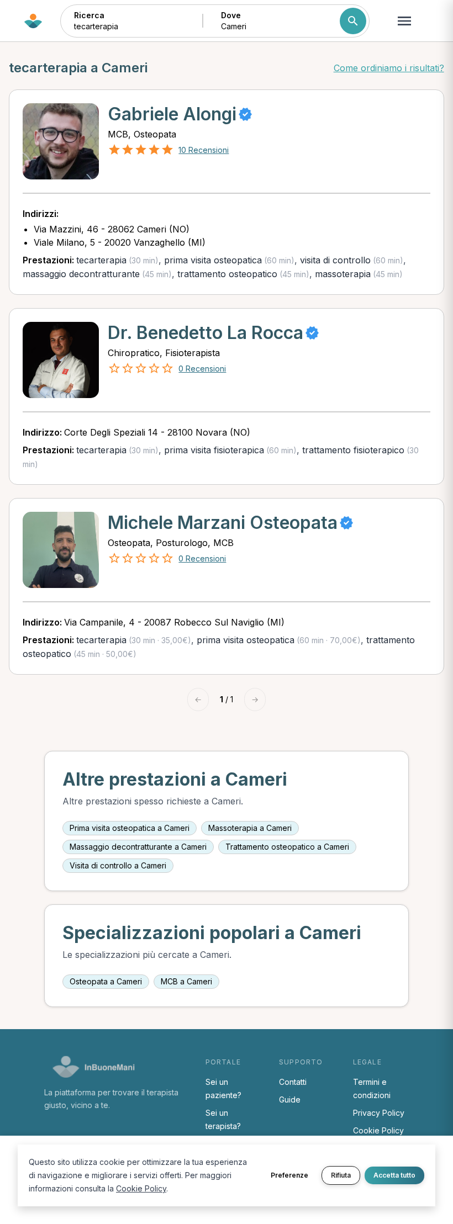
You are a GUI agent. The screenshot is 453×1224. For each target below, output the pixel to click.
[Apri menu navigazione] (404, 21)
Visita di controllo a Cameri (118, 865)
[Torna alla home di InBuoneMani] (33, 21)
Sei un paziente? (223, 1088)
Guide (290, 1099)
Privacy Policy (378, 1112)
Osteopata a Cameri (106, 981)
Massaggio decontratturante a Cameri (138, 846)
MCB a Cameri (186, 981)
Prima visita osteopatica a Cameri (129, 828)
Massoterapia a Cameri (250, 828)
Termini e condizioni (372, 1088)
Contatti (293, 1082)
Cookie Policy (378, 1130)
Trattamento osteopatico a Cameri (287, 846)
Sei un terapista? (223, 1119)
